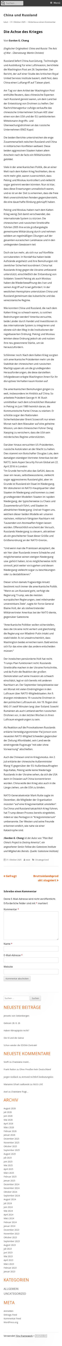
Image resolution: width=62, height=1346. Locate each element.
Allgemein (11, 1289)
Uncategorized (42, 859)
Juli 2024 (8, 1203)
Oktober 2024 (10, 1191)
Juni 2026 (8, 1115)
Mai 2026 (8, 1119)
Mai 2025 (8, 1165)
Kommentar (11, 909)
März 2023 (9, 1264)
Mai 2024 (8, 1210)
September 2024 (12, 1195)
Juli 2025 (8, 1157)
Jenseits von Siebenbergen (16, 1015)
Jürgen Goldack (11, 1076)
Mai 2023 (8, 1256)
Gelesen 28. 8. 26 (12, 1023)
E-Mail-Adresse (13, 955)
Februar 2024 (10, 1222)
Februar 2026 (10, 1131)
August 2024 (10, 1199)
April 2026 (8, 1123)
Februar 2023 (10, 1267)
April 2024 (8, 1214)
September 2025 (12, 1150)
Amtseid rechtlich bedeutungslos (37, 1076)
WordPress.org (11, 1322)
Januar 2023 (9, 1271)
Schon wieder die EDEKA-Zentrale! (20, 1045)
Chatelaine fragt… (19, 1091)
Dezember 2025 (11, 1138)
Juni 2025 (8, 1161)
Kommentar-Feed (12, 1318)
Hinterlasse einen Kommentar (42, 22)
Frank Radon (10, 1069)
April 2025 (8, 1169)
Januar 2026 (9, 1134)
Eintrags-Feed (10, 1314)
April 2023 (8, 1260)
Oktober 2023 (10, 1237)
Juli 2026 (8, 1112)
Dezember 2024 (11, 1184)
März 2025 (9, 1172)
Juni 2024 (8, 1207)
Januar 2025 (9, 1180)
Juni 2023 (8, 1252)
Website (8, 966)
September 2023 (12, 1241)
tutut (6, 22)
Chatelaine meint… (21, 1062)
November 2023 (11, 1233)
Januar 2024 (9, 1226)
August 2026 (10, 1108)
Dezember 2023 (11, 1229)
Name (8, 943)
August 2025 (10, 1153)
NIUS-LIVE (38, 1084)
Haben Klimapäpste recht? (16, 1030)
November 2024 (11, 1188)
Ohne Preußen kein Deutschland (35, 1069)
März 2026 (9, 1127)
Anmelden (8, 1311)
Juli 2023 (8, 1248)
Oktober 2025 (10, 1146)
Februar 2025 (10, 1176)
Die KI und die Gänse (14, 1037)
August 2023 (10, 1245)
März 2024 (9, 1218)
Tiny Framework (24, 1336)
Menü (57, 3)
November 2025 (11, 1142)
